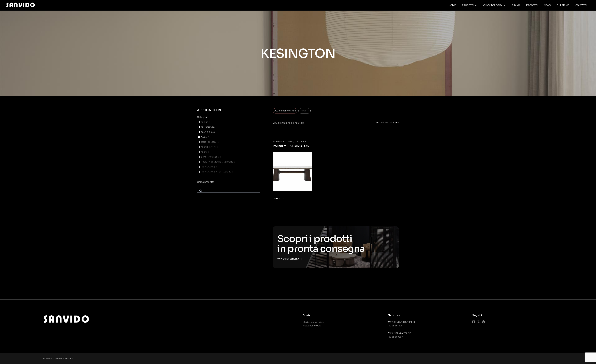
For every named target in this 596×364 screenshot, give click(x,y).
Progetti (532, 5)
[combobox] (387, 123)
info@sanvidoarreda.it (313, 322)
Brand (516, 5)
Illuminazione (208, 167)
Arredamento (279, 142)
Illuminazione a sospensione (216, 172)
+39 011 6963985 (396, 326)
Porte (204, 152)
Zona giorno (300, 142)
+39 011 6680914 (395, 337)
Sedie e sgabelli (209, 142)
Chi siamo (563, 5)
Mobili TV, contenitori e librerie (217, 162)
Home (452, 5)
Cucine (204, 122)
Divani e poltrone (210, 157)
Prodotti (468, 5)
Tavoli (290, 142)
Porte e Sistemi (208, 147)
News (547, 5)
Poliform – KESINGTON (291, 146)
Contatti (581, 5)
